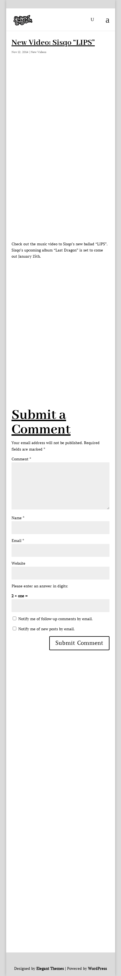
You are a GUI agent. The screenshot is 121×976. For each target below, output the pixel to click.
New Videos (38, 52)
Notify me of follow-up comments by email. (55, 619)
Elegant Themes (50, 968)
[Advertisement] (60, 320)
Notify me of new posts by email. (46, 629)
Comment (21, 459)
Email (18, 540)
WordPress (97, 968)
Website (18, 563)
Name (18, 518)
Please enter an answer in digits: (40, 586)
